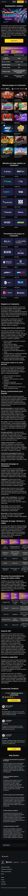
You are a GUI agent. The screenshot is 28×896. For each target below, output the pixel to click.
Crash (15, 88)
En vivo (9, 89)
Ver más (14, 748)
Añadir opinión (14, 700)
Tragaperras (22, 88)
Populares (3, 88)
